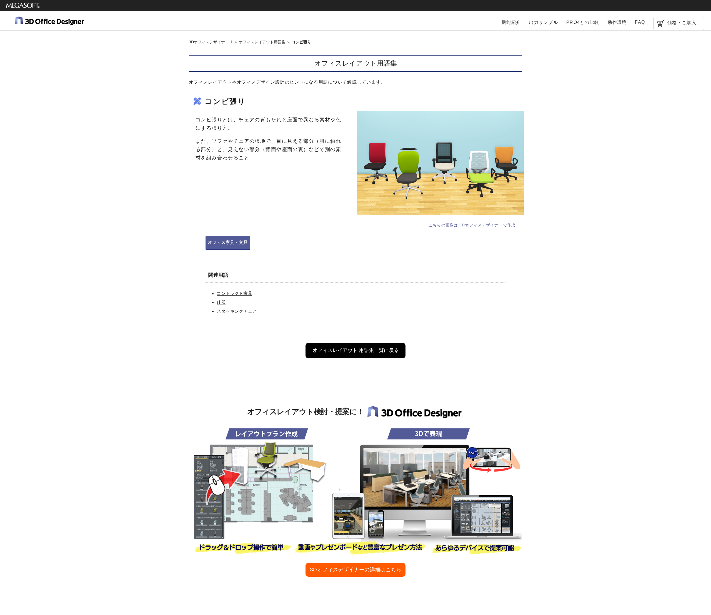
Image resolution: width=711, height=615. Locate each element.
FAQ (640, 22)
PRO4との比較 (582, 22)
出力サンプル (543, 22)
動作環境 (617, 22)
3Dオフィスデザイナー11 (211, 42)
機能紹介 (511, 22)
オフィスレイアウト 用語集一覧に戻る (355, 350)
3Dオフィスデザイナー (481, 225)
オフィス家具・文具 (228, 242)
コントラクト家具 (234, 293)
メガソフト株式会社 (23, 5)
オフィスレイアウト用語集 (262, 42)
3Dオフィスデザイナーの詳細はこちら (355, 569)
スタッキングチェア (237, 311)
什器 (221, 302)
